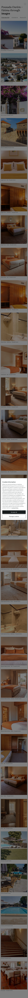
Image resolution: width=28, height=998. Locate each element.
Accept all (14, 512)
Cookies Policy (14, 507)
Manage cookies (14, 516)
